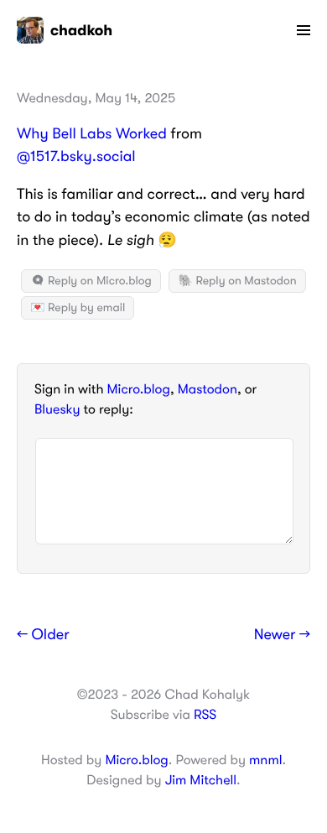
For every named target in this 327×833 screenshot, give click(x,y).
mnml (265, 760)
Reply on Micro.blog (98, 281)
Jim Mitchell (200, 780)
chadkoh (81, 30)
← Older (43, 635)
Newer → (282, 635)
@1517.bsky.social (76, 156)
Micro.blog (138, 389)
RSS (205, 714)
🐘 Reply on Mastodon (237, 281)
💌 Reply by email (77, 308)
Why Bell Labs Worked (92, 134)
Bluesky (57, 409)
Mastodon (207, 389)
